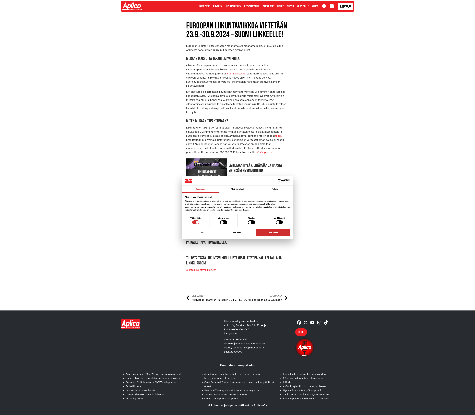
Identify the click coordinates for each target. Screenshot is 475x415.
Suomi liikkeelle (236, 73)
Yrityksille (303, 6)
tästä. (278, 135)
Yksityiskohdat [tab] (237, 189)
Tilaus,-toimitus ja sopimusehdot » (244, 347)
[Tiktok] (326, 322)
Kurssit (290, 6)
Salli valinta (237, 232)
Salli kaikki (273, 232)
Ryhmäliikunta (233, 6)
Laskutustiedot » (233, 351)
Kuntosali (218, 6)
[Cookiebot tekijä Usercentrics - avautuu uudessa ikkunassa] (279, 181)
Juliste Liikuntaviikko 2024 (201, 270)
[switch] (223, 222)
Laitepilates (268, 6)
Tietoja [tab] (275, 189)
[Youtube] (312, 322)
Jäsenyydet (204, 6)
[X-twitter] (305, 322)
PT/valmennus (251, 6)
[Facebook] (298, 322)
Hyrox (280, 6)
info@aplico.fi (264, 152)
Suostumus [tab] (200, 189)
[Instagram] (319, 322)
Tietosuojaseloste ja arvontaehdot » (244, 343)
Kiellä (202, 232)
